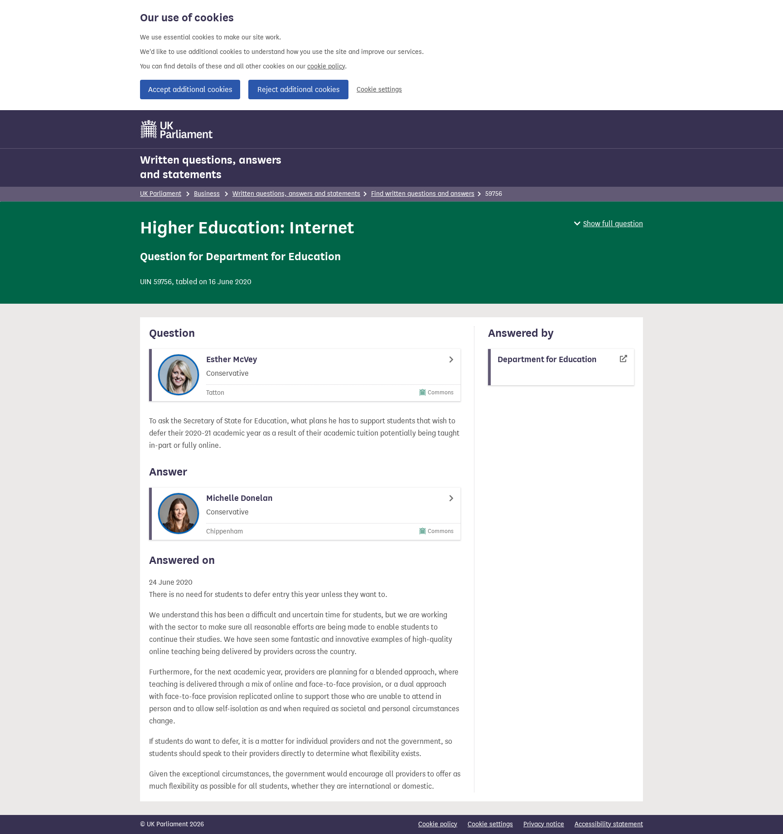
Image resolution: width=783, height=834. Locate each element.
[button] (608, 224)
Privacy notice (543, 824)
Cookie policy (437, 824)
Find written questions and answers (422, 194)
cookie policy (326, 66)
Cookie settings (379, 89)
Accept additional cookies (190, 89)
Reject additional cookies (298, 89)
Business (207, 194)
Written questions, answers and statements (210, 167)
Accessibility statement (609, 824)
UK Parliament (160, 194)
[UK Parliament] (177, 129)
